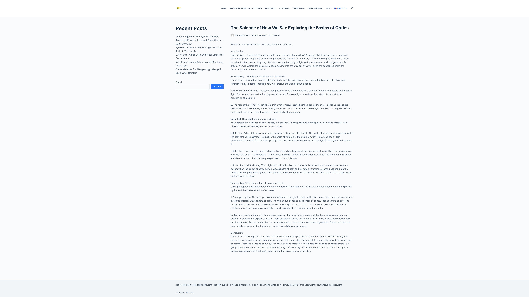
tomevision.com (290, 285)
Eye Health (274, 35)
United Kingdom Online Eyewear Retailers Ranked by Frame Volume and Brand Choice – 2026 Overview (199, 40)
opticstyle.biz (220, 285)
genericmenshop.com (270, 285)
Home (223, 8)
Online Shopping (315, 8)
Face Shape (270, 8)
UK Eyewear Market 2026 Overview (246, 8)
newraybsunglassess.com (329, 285)
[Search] (352, 8)
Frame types (298, 8)
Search (179, 82)
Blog (328, 8)
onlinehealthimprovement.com (243, 285)
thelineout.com (307, 285)
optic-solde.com (183, 285)
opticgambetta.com (202, 285)
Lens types (284, 8)
